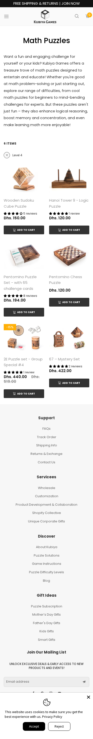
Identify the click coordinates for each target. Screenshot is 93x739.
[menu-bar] (9, 16)
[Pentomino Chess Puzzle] (69, 255)
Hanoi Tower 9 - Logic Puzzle (69, 203)
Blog (46, 580)
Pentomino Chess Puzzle (65, 279)
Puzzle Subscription (46, 606)
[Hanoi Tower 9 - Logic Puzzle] (69, 179)
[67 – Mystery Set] (69, 337)
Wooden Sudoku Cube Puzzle (19, 203)
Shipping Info (46, 445)
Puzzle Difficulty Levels (46, 572)
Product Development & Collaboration (46, 504)
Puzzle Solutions (47, 555)
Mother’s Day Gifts (46, 614)
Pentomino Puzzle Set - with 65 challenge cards (20, 282)
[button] (84, 682)
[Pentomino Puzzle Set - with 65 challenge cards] (24, 255)
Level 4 (17, 155)
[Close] (88, 697)
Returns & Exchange (46, 453)
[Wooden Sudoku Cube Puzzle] (24, 179)
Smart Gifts (46, 639)
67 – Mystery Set (64, 359)
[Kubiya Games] (45, 16)
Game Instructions (46, 563)
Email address (17, 681)
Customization (46, 496)
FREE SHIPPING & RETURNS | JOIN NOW (46, 3)
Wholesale (46, 488)
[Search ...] (76, 16)
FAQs (46, 428)
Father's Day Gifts (46, 623)
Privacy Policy (52, 716)
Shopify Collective (46, 512)
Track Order (46, 437)
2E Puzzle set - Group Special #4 (23, 361)
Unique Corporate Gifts (46, 521)
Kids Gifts (46, 631)
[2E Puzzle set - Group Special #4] (24, 337)
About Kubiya (46, 547)
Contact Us (46, 462)
